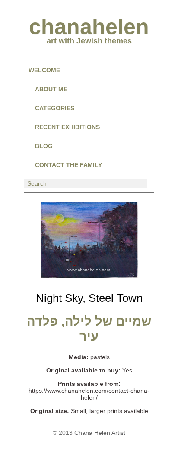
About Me (51, 89)
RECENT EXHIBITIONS (67, 127)
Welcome (44, 70)
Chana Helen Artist (99, 432)
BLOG (44, 146)
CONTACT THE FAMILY (68, 164)
